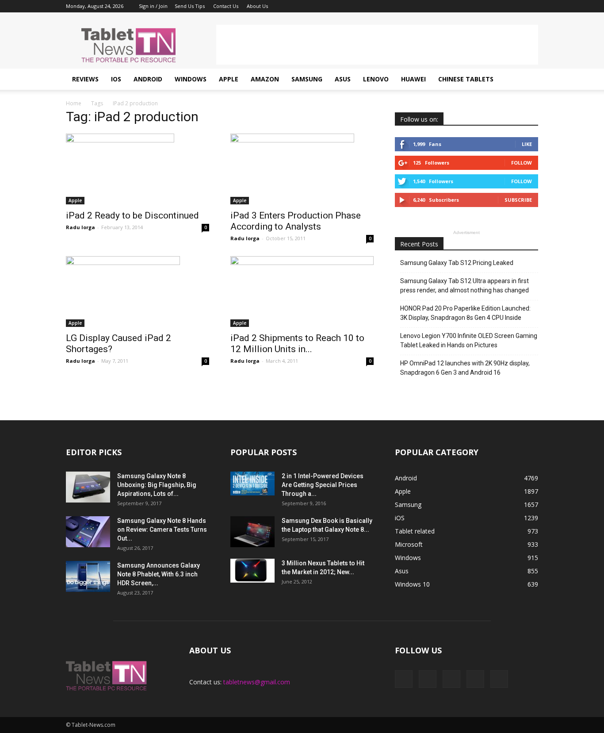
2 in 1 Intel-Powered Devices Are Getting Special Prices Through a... (322, 484)
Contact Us (225, 6)
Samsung (306, 79)
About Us (257, 6)
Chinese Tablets (465, 79)
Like (527, 144)
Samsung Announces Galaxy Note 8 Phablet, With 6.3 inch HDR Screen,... (158, 574)
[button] (527, 79)
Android (148, 79)
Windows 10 (412, 584)
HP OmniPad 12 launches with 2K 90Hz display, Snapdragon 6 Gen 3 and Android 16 (465, 368)
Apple (228, 79)
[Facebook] (473, 6)
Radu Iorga (80, 227)
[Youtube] (531, 6)
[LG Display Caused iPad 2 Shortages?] (137, 291)
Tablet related (415, 531)
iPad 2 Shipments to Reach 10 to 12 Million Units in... (297, 343)
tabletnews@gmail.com (256, 682)
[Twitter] (517, 6)
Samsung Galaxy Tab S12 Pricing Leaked (456, 262)
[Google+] (487, 6)
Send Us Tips (190, 6)
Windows (190, 79)
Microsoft (409, 544)
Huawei (413, 79)
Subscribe (518, 199)
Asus (343, 79)
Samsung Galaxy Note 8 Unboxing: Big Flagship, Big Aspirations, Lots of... (156, 484)
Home (73, 103)
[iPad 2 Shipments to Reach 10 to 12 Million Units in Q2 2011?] (302, 291)
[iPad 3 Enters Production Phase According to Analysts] (302, 169)
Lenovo (376, 79)
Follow (521, 162)
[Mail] (502, 6)
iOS (116, 79)
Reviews (85, 79)
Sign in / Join (153, 6)
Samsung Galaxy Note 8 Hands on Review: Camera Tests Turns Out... (162, 529)
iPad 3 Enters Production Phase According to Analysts (295, 221)
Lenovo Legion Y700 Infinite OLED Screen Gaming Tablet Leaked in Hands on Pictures (468, 340)
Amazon (265, 79)
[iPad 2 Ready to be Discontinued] (137, 169)
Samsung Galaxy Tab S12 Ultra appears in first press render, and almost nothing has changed (464, 285)
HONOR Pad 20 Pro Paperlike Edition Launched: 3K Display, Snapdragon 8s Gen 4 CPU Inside (465, 313)
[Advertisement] (377, 45)
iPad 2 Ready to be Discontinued (132, 215)
